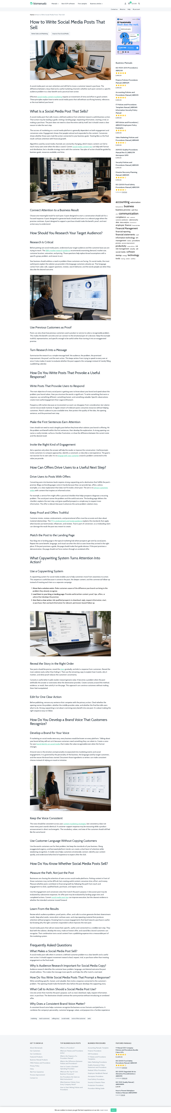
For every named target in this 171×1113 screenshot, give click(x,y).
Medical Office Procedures (97, 1070)
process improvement (128, 243)
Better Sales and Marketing (40, 34)
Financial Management (127, 228)
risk (137, 246)
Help (129, 9)
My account (136, 9)
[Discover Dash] (128, 36)
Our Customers (35, 1051)
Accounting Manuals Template (98, 1048)
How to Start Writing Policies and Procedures (71, 1088)
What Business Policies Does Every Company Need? (70, 1083)
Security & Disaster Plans (96, 1082)
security (132, 249)
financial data (136, 225)
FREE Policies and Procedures (40, 1063)
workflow (133, 258)
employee (120, 225)
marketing (34, 1018)
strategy (125, 255)
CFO (117, 214)
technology (133, 255)
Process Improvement (37, 1075)
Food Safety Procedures (96, 1079)
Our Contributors (35, 1054)
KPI (137, 238)
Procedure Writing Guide (96, 1088)
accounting (122, 202)
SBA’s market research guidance (58, 250)
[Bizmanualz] (38, 3)
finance (128, 225)
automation (135, 202)
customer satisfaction (122, 220)
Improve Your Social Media (60, 34)
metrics (129, 240)
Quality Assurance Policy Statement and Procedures (97, 1066)
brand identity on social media (48, 744)
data (117, 222)
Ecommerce (133, 222)
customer (132, 217)
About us (122, 9)
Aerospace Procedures (95, 1076)
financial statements (125, 234)
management (121, 240)
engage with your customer (68, 456)
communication (128, 213)
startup (119, 255)
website (128, 258)
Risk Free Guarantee (37, 1072)
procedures (136, 241)
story (62, 669)
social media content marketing (49, 97)
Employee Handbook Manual (98, 1073)
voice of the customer (78, 1018)
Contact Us (34, 1078)
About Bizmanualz (36, 1048)
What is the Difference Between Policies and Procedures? (71, 1062)
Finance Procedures (94, 1051)
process (118, 243)
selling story (55, 1018)
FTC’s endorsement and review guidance (66, 521)
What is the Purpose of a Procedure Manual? (68, 1057)
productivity (121, 246)
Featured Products (36, 1057)
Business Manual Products (39, 1060)
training (123, 258)
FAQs (32, 1069)
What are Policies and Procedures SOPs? (71, 1052)
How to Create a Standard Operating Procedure (69, 1068)
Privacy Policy (34, 1066)
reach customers (44, 1018)
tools (118, 258)
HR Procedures (93, 1054)
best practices (119, 207)
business (129, 206)
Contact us (114, 9)
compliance (121, 217)
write (89, 1018)
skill (137, 249)
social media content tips (82, 147)
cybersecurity (133, 220)
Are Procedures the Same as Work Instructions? (70, 1078)
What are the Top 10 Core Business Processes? (69, 1073)
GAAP (137, 235)
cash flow (134, 210)
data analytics (124, 222)
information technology (125, 237)
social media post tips (59, 897)
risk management (122, 249)
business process (123, 209)
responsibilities (131, 246)
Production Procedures (95, 1085)
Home (32, 15)
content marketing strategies (74, 824)
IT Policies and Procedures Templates (97, 1058)
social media (65, 1018)
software (130, 251)
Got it (113, 1110)
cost (128, 217)
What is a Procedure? (67, 1048)
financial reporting (123, 231)
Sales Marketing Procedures (97, 1062)
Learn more (104, 1110)
